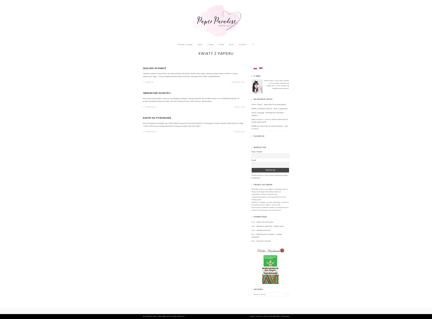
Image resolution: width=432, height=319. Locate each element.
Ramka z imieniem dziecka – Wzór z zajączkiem (270, 109)
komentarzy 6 (150, 107)
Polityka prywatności (272, 316)
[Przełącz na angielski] (261, 68)
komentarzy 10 (150, 132)
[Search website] (253, 44)
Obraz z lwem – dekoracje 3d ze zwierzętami (269, 104)
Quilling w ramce (154, 68)
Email (254, 160)
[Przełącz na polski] (255, 68)
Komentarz (149, 82)
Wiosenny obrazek (263, 241)
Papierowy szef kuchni (264, 222)
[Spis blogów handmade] (270, 276)
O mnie (252, 316)
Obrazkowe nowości (157, 93)
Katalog (259, 316)
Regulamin (285, 316)
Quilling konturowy (263, 230)
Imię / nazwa (257, 152)
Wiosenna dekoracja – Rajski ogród (270, 226)
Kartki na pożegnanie (157, 117)
